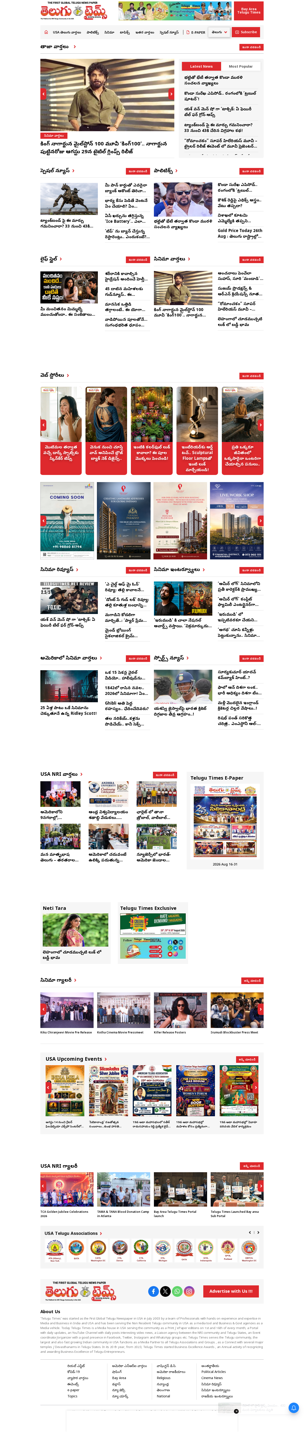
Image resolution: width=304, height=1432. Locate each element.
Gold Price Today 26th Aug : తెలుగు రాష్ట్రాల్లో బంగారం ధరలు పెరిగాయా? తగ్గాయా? (240, 239)
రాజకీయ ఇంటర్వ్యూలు (217, 1397)
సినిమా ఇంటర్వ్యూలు (215, 1390)
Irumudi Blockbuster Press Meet (234, 1033)
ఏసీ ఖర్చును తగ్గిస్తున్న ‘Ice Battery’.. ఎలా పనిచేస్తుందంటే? (124, 222)
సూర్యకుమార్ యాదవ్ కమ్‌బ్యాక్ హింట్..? (237, 675)
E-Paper (198, 33)
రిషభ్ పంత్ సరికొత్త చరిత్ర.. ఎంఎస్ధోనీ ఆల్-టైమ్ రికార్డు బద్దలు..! (237, 724)
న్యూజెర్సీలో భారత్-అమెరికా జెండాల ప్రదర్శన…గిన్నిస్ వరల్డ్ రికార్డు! (156, 863)
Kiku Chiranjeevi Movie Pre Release (66, 1033)
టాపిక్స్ (125, 33)
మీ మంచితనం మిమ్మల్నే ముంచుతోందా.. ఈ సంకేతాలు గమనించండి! (66, 315)
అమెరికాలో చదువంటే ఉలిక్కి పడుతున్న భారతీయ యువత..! (107, 860)
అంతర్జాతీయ (210, 1366)
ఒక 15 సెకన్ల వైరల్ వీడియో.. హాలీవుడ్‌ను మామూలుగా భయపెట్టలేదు (123, 681)
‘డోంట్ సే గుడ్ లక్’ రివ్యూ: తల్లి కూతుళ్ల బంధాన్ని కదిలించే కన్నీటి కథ (127, 605)
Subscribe (249, 32)
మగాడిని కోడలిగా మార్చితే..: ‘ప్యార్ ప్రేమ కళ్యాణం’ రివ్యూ (124, 621)
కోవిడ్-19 (73, 1372)
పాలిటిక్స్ (93, 33)
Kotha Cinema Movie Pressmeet (120, 1033)
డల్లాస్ (116, 1384)
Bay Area (119, 1378)
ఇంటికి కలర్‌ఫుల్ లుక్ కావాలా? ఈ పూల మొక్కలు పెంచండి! (151, 431)
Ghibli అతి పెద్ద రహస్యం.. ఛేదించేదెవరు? (127, 706)
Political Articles (213, 1372)
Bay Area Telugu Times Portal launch (180, 1195)
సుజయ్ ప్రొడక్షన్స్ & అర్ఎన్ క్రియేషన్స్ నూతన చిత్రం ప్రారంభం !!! (240, 294)
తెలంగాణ (163, 1390)
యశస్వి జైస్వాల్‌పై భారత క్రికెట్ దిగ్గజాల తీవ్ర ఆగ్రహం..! (180, 711)
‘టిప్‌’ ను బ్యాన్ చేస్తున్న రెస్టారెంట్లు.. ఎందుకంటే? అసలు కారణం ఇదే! (125, 237)
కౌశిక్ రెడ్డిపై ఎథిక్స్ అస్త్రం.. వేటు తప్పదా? (239, 203)
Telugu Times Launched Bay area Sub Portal (237, 1195)
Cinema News (212, 1378)
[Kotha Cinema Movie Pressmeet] (123, 1010)
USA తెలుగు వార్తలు (67, 33)
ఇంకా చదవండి (251, 47)
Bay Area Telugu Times (249, 10)
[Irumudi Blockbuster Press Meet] (237, 1010)
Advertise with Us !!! (231, 1292)
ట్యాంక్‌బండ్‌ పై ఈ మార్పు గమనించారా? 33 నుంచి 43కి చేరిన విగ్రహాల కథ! (218, 128)
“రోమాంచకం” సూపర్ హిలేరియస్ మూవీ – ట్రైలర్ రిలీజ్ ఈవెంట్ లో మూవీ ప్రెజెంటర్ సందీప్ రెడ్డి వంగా (220, 147)
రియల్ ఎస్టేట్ (76, 1366)
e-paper (73, 1390)
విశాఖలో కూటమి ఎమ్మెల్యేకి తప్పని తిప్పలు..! (232, 221)
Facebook (153, 1291)
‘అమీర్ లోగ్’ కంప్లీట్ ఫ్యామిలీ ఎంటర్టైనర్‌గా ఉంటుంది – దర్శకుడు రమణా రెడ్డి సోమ (236, 608)
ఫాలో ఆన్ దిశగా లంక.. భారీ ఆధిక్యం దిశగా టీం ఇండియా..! (238, 693)
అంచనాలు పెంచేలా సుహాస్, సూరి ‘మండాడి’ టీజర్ (239, 279)
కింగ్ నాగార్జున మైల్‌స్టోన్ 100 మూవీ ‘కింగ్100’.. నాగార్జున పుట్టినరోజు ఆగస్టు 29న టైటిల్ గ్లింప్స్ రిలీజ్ (179, 318)
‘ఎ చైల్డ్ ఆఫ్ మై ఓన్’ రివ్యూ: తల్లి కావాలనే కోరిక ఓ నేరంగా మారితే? (126, 590)
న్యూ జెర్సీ (118, 1390)
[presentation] (43, 94)
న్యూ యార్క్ (120, 1397)
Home (46, 32)
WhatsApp (177, 1291)
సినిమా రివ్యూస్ (211, 1384)
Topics (72, 1397)
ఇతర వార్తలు (144, 33)
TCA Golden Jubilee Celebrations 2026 (67, 1195)
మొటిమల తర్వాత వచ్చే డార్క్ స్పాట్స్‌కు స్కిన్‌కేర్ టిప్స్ (61, 431)
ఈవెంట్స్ (73, 1384)
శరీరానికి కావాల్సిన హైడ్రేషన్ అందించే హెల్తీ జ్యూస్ (124, 279)
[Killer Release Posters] (180, 1010)
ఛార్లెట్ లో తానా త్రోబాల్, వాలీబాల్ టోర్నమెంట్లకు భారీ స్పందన (153, 821)
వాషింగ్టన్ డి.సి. (166, 1366)
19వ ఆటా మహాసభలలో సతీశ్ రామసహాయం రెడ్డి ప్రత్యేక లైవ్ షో (152, 1097)
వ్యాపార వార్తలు (77, 1378)
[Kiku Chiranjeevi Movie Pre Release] (67, 1010)
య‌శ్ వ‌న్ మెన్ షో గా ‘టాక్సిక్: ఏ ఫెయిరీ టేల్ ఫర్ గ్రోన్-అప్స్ (67, 622)
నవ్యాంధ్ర (163, 1384)
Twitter (165, 1291)
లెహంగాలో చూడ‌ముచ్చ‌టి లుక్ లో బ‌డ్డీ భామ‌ (240, 322)
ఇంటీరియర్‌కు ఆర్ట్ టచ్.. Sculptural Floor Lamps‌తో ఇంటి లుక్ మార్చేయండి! (197, 431)
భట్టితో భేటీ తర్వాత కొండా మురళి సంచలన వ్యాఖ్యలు (213, 80)
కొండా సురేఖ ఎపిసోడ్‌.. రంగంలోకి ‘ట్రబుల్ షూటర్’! (237, 190)
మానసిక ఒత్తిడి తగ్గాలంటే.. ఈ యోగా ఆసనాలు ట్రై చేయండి (124, 310)
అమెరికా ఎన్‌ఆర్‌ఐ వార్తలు (129, 1366)
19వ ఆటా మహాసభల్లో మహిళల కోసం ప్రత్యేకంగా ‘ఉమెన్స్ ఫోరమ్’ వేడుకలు (195, 1097)
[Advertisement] (167, 356)
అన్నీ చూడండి (252, 980)
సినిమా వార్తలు (54, 136)
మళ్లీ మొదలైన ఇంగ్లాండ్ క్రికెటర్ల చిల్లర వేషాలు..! (238, 706)
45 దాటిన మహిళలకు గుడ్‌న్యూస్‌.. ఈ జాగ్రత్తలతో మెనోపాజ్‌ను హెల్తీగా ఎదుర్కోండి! (125, 298)
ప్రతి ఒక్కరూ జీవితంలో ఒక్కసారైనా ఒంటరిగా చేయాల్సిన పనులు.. (242, 431)
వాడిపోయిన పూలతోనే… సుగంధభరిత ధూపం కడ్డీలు (126, 325)
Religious (164, 1378)
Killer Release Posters (170, 1033)
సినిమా (109, 33)
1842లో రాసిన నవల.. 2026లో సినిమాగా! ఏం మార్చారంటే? (125, 694)
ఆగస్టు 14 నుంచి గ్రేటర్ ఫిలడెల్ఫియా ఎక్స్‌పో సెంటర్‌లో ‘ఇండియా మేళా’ (65, 1097)
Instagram (189, 1291)
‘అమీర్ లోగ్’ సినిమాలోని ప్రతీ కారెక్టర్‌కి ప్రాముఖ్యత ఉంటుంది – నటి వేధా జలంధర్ (239, 592)
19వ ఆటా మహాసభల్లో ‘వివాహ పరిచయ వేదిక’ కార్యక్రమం (239, 1097)
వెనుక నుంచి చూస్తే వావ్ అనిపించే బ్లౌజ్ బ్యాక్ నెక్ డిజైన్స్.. (106, 431)
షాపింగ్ (117, 1372)
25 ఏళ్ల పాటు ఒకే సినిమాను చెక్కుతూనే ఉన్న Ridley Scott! (68, 711)
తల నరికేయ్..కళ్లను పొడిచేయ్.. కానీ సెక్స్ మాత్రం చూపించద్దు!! (123, 724)
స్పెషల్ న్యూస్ (169, 33)
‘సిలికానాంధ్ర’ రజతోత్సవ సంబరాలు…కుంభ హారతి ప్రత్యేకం (108, 1097)
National (163, 1397)
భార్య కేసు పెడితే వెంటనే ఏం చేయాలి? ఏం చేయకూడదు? (126, 206)
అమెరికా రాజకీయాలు (171, 1372)
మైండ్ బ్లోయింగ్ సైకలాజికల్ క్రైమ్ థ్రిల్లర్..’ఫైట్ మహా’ (120, 636)
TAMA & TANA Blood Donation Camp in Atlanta (123, 1195)
